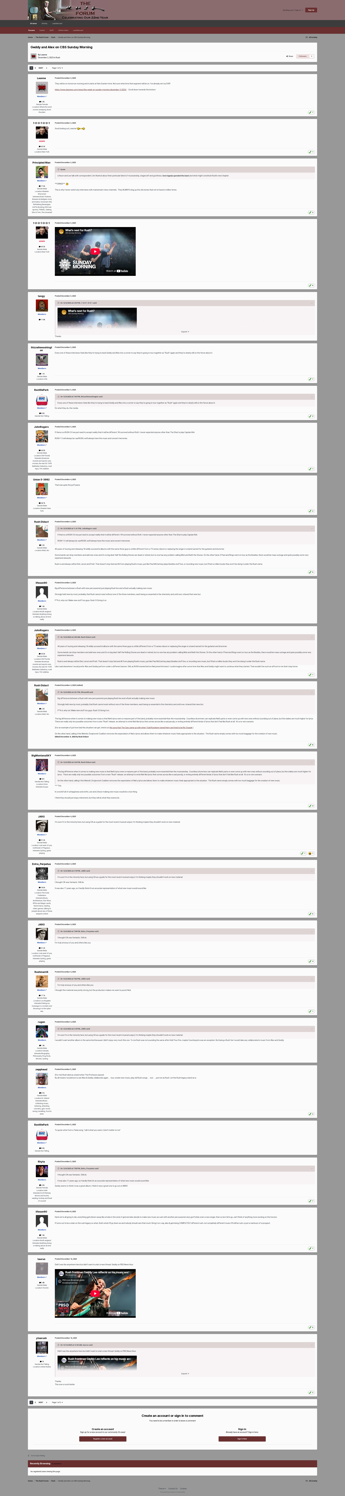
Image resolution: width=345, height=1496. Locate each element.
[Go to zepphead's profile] (42, 1079)
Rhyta (41, 1161)
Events (42, 30)
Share (290, 56)
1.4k (43, 1045)
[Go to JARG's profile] (42, 826)
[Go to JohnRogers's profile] (42, 436)
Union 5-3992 (41, 479)
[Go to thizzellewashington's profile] (42, 360)
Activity (44, 23)
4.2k (43, 1185)
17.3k (43, 186)
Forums (31, 30)
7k (43, 1362)
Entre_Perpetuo (41, 864)
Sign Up (311, 10)
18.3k (43, 888)
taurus (41, 1259)
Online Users (63, 30)
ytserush (41, 1338)
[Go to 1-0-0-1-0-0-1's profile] (42, 132)
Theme (161, 1489)
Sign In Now (242, 1439)
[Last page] (47, 68)
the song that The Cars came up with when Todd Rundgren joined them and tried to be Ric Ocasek (151, 728)
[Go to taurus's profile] (42, 1269)
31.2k (43, 840)
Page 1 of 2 (57, 68)
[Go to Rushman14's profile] (42, 981)
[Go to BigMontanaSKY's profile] (42, 765)
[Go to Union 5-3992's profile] (42, 489)
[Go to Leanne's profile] (34, 56)
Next (41, 68)
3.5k (43, 102)
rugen (41, 1022)
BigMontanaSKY (41, 755)
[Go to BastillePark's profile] (42, 399)
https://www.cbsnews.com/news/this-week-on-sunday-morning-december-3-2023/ (91, 90)
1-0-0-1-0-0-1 (41, 123)
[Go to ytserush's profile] (42, 1348)
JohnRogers (41, 426)
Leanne (44, 55)
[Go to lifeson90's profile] (42, 592)
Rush (58, 57)
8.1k (43, 1093)
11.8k (43, 320)
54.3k (43, 450)
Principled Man (41, 162)
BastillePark (41, 389)
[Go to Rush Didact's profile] (42, 531)
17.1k (43, 995)
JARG (41, 816)
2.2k (43, 545)
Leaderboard (78, 30)
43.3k (43, 146)
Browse (33, 23)
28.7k (43, 503)
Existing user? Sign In (292, 10)
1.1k (43, 374)
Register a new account (102, 1439)
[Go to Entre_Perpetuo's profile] (42, 873)
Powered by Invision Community (172, 1492)
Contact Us (173, 1489)
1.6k (43, 606)
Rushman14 (41, 972)
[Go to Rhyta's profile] (42, 1171)
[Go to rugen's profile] (42, 1031)
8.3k (43, 413)
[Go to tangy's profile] (42, 305)
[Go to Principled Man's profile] (42, 172)
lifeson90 (41, 582)
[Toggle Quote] (59, 169)
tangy (41, 296)
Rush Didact (41, 521)
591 (42, 779)
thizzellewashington (41, 349)
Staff (52, 30)
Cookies (183, 1489)
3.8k (43, 1283)
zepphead (41, 1069)
